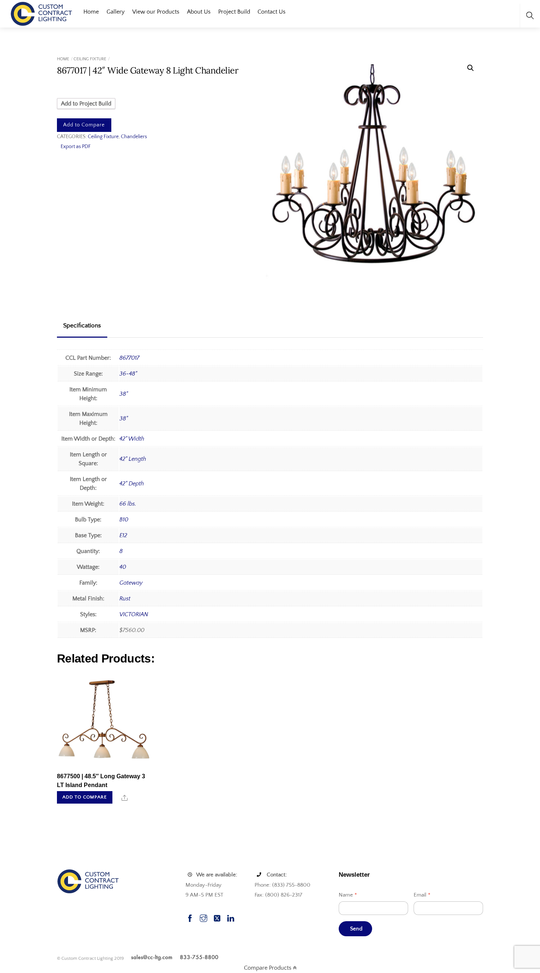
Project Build (234, 11)
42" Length (132, 459)
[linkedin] (231, 917)
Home (91, 11)
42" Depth (131, 483)
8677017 (129, 358)
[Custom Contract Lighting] (41, 13)
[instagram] (203, 917)
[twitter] (217, 917)
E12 (123, 535)
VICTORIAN (133, 614)
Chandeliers (134, 137)
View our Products (155, 11)
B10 (123, 519)
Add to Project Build (86, 103)
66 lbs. (127, 503)
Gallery (116, 11)
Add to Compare (84, 125)
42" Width (131, 438)
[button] (470, 68)
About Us (198, 11)
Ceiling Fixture (89, 59)
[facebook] (190, 917)
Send (356, 929)
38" (123, 394)
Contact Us (271, 11)
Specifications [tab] (82, 325)
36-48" (128, 373)
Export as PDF (76, 147)
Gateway (131, 582)
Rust (124, 598)
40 (122, 567)
